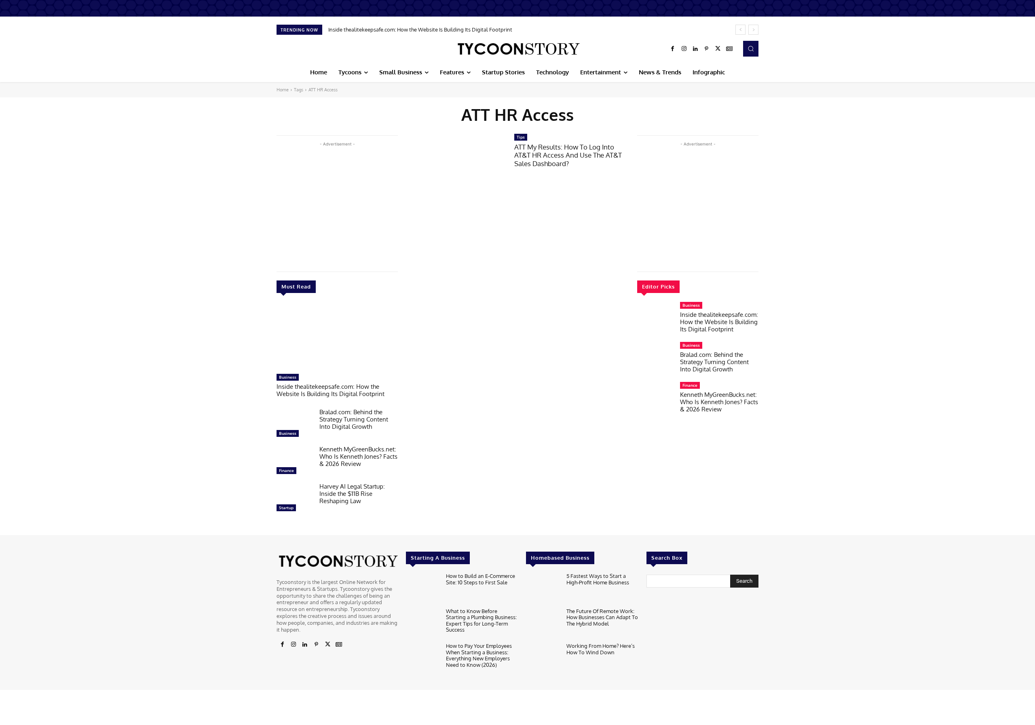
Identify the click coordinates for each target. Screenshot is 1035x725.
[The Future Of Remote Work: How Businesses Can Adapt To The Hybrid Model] (543, 623)
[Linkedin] (695, 49)
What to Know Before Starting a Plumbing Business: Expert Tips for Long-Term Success (481, 620)
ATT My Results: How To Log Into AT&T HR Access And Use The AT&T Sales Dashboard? (568, 155)
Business (287, 377)
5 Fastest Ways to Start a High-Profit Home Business (597, 579)
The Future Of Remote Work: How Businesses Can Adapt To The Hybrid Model (602, 617)
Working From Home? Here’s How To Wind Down (600, 649)
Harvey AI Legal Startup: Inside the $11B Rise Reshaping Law (352, 494)
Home (283, 90)
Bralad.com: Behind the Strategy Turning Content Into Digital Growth (353, 419)
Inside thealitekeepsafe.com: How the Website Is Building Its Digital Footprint (420, 29)
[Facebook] (672, 49)
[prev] (740, 30)
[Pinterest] (706, 49)
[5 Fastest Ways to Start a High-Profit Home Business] (543, 588)
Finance (286, 470)
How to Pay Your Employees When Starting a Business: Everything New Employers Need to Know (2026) (479, 655)
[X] (718, 49)
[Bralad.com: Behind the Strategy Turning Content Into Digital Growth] (295, 424)
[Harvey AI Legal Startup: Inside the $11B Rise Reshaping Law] (295, 499)
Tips (521, 137)
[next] (753, 30)
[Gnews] (729, 49)
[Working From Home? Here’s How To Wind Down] (543, 658)
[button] (750, 48)
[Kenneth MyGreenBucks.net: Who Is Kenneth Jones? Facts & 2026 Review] (295, 461)
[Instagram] (684, 49)
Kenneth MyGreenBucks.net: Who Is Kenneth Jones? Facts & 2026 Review (358, 456)
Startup (286, 507)
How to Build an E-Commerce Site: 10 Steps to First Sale (480, 579)
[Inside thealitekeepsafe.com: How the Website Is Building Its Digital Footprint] (337, 337)
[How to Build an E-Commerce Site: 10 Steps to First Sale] (422, 588)
